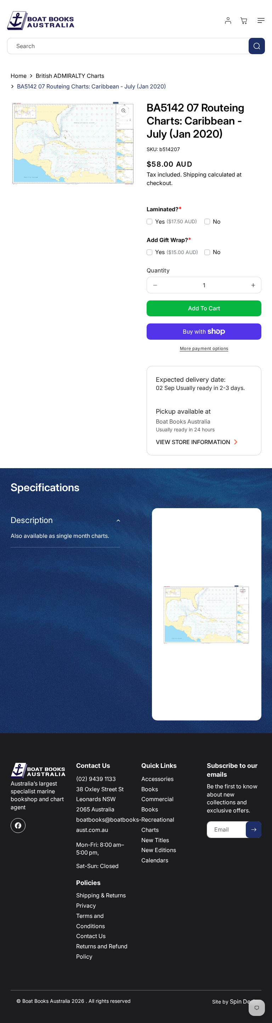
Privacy (86, 905)
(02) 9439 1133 (96, 778)
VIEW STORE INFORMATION (193, 442)
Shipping (194, 174)
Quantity (158, 270)
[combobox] (136, 46)
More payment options (204, 348)
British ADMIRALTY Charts (70, 75)
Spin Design (245, 1001)
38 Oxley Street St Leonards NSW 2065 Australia (100, 799)
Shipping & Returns (101, 895)
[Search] (257, 46)
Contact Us (91, 935)
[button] (259, 20)
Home (19, 75)
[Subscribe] (253, 829)
